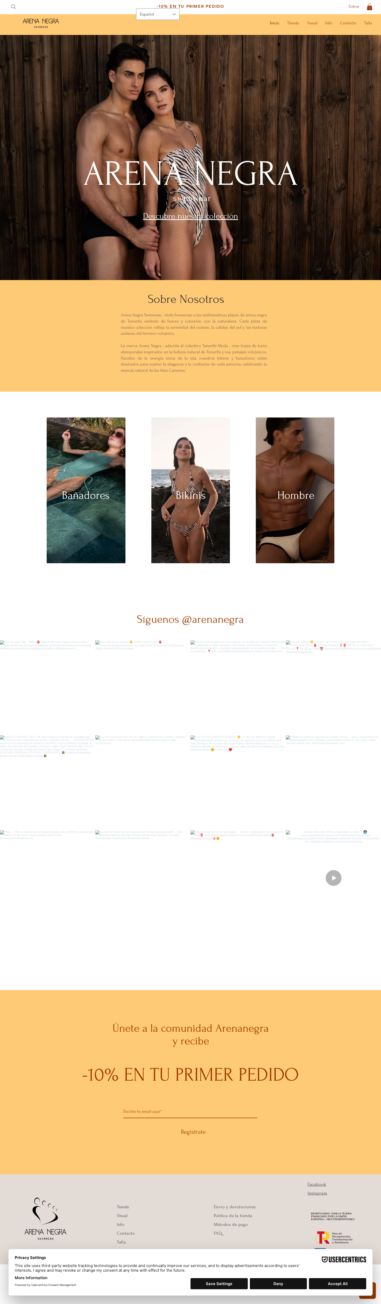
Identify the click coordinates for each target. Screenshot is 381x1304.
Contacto (126, 1233)
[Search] (13, 6)
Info (121, 1224)
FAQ (218, 1233)
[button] (369, 6)
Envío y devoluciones (235, 1206)
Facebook (317, 1184)
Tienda (123, 1206)
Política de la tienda (233, 1215)
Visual (122, 1215)
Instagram (317, 1193)
